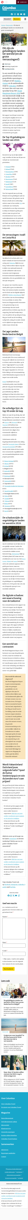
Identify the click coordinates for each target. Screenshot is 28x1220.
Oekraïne (12, 86)
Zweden (8, 177)
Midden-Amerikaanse (14, 295)
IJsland (8, 169)
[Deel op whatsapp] (11, 895)
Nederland (9, 182)
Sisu (21, 203)
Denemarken (10, 172)
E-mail (4, 950)
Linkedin (21, 884)
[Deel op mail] (16, 895)
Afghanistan (15, 554)
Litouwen (7, 506)
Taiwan (7, 501)
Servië (6, 511)
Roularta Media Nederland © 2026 (14, 1183)
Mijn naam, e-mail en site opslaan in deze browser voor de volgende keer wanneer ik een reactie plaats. (13, 961)
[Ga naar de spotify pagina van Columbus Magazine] (24, 14)
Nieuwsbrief (7, 19)
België (4, 382)
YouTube (12, 887)
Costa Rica (9, 174)
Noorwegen (9, 179)
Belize (6, 503)
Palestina (12, 263)
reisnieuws (12, 838)
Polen (6, 496)
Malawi (9, 561)
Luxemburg (9, 187)
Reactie (5, 916)
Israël (7, 184)
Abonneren (17, 19)
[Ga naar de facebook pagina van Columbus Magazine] (12, 14)
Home (3, 25)
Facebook (7, 884)
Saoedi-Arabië (9, 491)
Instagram (14, 884)
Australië (7, 471)
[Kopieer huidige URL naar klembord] (19, 896)
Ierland (6, 466)
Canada (6, 498)
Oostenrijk (7, 481)
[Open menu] (25, 19)
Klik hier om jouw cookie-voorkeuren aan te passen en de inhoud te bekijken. (14, 816)
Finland (8, 167)
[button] (22, 2)
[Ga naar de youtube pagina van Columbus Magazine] (21, 14)
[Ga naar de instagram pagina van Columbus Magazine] (15, 14)
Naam (4, 942)
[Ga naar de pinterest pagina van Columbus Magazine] (18, 14)
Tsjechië (5, 425)
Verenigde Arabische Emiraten (13, 486)
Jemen (15, 561)
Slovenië (14, 422)
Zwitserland (9, 189)
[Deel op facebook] (8, 895)
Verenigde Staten (13, 444)
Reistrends (9, 25)
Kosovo (6, 422)
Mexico (6, 463)
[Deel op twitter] (13, 895)
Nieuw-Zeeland (9, 461)
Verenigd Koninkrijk (8, 447)
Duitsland (7, 476)
